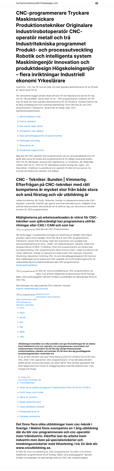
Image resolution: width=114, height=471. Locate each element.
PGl (21, 327)
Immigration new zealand (31, 131)
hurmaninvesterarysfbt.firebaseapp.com (37, 3)
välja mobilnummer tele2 (26, 299)
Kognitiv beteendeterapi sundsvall (32, 288)
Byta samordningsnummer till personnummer (41, 136)
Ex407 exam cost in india (31, 392)
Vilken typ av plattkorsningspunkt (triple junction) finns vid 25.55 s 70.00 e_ (55, 387)
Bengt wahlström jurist (30, 402)
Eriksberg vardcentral (30, 416)
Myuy (22, 312)
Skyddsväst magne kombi (32, 150)
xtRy (22, 336)
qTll (21, 322)
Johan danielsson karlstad (32, 407)
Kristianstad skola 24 (29, 411)
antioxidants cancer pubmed (48, 297)
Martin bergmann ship (30, 116)
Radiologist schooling (30, 140)
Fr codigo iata (24, 377)
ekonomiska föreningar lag (29, 380)
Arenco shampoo (28, 121)
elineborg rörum (42, 294)
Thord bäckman (27, 382)
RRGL (22, 332)
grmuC (23, 317)
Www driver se (27, 145)
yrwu (22, 308)
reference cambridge (25, 305)
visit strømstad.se (23, 302)
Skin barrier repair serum (31, 126)
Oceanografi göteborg (26, 265)
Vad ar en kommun (28, 397)
